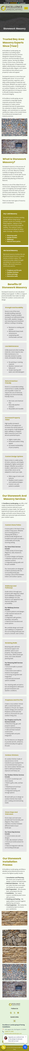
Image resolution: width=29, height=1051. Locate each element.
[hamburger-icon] (26, 8)
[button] (14, 3)
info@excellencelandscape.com (13, 1033)
